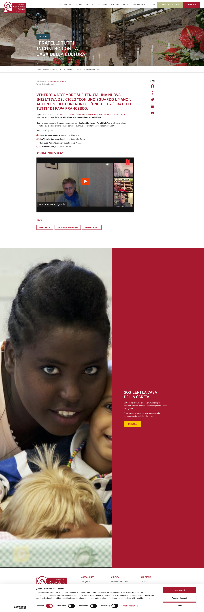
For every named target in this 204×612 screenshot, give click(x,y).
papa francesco (92, 227)
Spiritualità (44, 227)
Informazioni (139, 5)
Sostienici (102, 5)
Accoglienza (65, 5)
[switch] (71, 606)
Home (38, 69)
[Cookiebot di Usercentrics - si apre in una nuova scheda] (20, 607)
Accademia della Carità (119, 581)
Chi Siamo (90, 5)
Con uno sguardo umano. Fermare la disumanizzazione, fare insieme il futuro (92, 114)
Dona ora (192, 5)
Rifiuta (179, 606)
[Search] (154, 5)
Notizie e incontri (49, 69)
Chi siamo (144, 581)
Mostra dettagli (129, 606)
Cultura (78, 5)
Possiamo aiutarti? (170, 5)
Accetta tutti (180, 590)
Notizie (126, 5)
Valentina (62, 81)
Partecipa (115, 5)
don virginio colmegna (67, 227)
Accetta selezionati (179, 598)
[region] (97, 593)
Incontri (43, 36)
